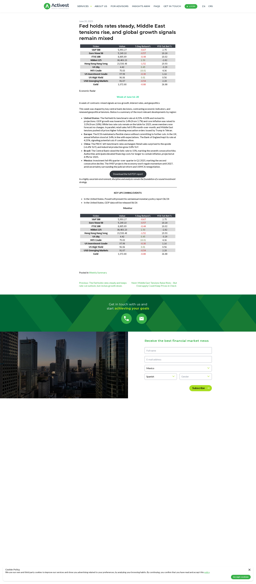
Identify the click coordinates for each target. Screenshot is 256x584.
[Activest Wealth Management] (56, 6)
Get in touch (172, 6)
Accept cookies (240, 577)
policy (206, 572)
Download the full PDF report (128, 173)
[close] (249, 570)
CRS (210, 6)
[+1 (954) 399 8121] (126, 318)
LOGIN (192, 6)
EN (203, 6)
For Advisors (119, 6)
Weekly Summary (98, 272)
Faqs (157, 6)
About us (101, 6)
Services (83, 6)
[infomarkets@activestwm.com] (141, 318)
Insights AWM (141, 6)
